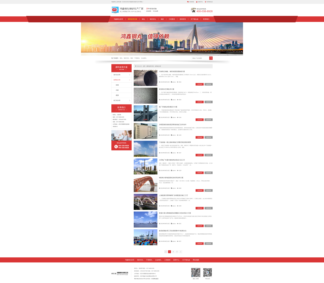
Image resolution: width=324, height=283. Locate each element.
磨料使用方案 (132, 19)
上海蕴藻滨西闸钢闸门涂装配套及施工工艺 (173, 195)
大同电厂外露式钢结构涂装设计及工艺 (172, 160)
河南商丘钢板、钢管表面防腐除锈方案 (172, 71)
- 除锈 (117, 85)
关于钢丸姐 (194, 19)
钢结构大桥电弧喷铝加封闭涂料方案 (171, 177)
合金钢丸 (143, 58)
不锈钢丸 (137, 58)
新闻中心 (176, 260)
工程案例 (172, 19)
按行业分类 (117, 74)
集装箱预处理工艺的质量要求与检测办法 (172, 231)
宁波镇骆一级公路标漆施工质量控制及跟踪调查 (175, 142)
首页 (144, 66)
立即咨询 (199, 84)
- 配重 (117, 95)
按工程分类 (117, 100)
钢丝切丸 (153, 19)
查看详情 (208, 84)
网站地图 (196, 260)
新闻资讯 (183, 19)
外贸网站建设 (154, 278)
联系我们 (206, 19)
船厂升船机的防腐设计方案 (168, 107)
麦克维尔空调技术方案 (166, 89)
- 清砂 (117, 90)
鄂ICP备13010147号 (139, 278)
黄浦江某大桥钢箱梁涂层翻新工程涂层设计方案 (175, 213)
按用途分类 (158, 66)
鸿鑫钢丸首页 (118, 19)
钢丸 (143, 19)
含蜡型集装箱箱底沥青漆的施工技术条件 (172, 124)
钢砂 (162, 19)
